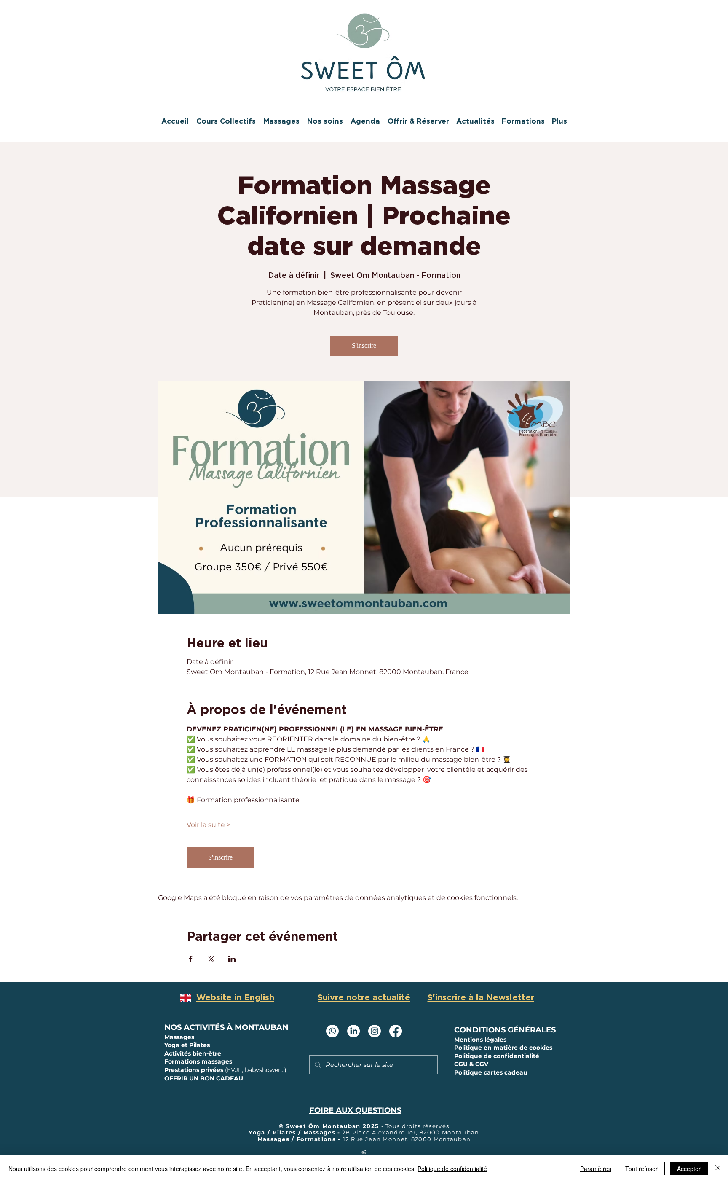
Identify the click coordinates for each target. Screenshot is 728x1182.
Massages (180, 1037)
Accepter (689, 1168)
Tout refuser (641, 1168)
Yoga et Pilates (187, 1045)
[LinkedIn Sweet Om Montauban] (353, 1031)
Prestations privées (225, 1070)
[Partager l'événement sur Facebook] (191, 959)
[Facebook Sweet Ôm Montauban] (395, 1031)
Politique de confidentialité (452, 1168)
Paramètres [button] (595, 1168)
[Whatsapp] (332, 1031)
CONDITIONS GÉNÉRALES (505, 1029)
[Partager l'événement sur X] (211, 959)
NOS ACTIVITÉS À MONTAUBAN (226, 1027)
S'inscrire (364, 345)
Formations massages (198, 1061)
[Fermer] (718, 1168)
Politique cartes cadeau (490, 1072)
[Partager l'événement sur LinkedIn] (232, 959)
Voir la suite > (208, 825)
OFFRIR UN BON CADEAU (203, 1078)
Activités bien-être (192, 1053)
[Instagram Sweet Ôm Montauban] (374, 1031)
